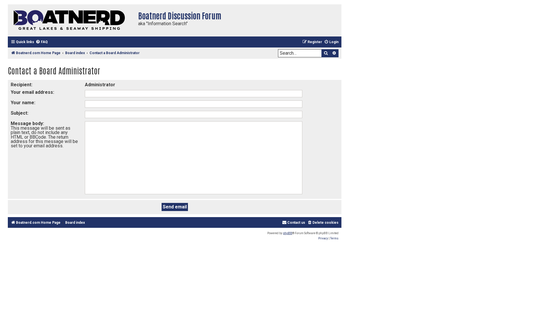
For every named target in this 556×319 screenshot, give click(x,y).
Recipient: (21, 84)
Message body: (27, 123)
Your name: (23, 102)
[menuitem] (42, 42)
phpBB (287, 233)
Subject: (19, 113)
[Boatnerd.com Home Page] (71, 20)
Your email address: (32, 92)
